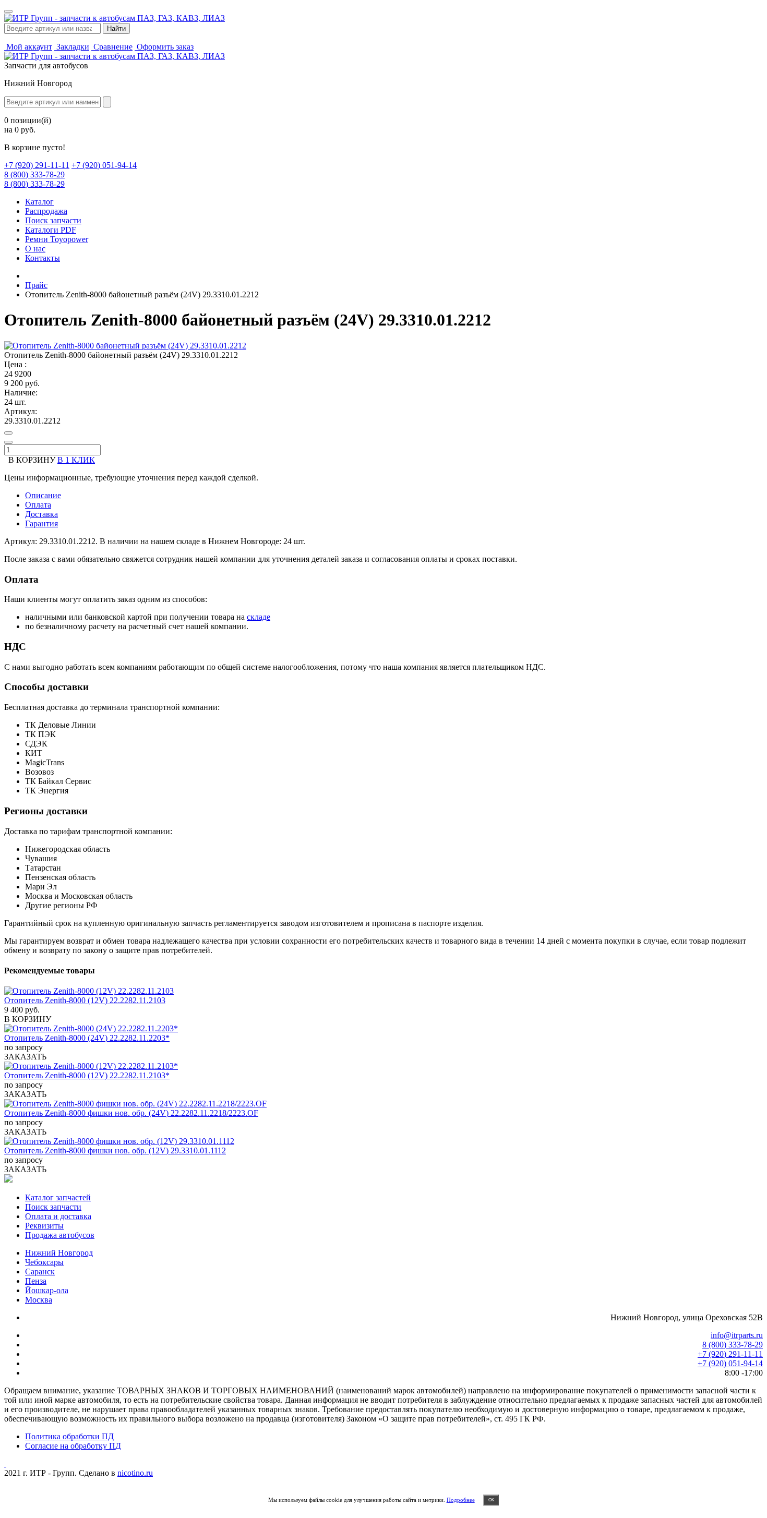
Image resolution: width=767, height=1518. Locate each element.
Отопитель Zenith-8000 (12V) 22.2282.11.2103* (87, 1075)
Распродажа (46, 211)
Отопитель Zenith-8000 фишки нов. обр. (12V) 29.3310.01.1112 (115, 1150)
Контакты (42, 258)
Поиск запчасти (53, 220)
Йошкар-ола (46, 1290)
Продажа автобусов (59, 1235)
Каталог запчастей (58, 1197)
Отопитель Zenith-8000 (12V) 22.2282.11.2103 (84, 1000)
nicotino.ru (135, 1472)
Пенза (35, 1280)
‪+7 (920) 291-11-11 (36, 165)
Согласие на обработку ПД (73, 1445)
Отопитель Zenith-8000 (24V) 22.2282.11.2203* (87, 1037)
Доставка (41, 514)
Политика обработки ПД (69, 1436)
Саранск (40, 1271)
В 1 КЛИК (76, 459)
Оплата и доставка (58, 1216)
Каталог (39, 201)
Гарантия (41, 523)
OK (491, 1500)
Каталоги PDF (50, 229)
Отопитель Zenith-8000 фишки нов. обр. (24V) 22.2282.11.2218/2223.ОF (131, 1113)
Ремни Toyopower (56, 239)
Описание (43, 495)
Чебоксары (44, 1262)
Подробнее (461, 1500)
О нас (35, 248)
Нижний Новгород (59, 1252)
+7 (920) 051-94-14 (104, 165)
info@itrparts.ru (737, 1335)
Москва (38, 1299)
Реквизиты (44, 1225)
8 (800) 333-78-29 (34, 174)
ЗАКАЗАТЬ (25, 1056)
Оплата (38, 504)
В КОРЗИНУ (27, 1019)
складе (258, 616)
